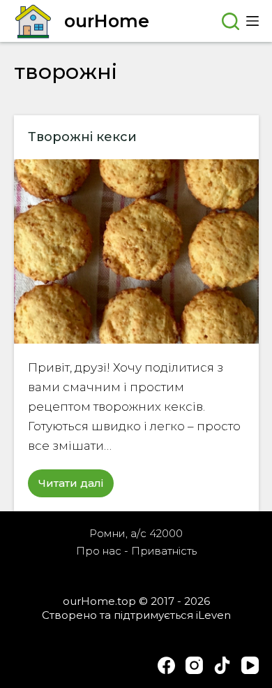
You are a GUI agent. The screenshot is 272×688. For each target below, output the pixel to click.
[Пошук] (230, 21)
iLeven (213, 615)
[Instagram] (194, 665)
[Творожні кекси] (136, 251)
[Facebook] (166, 665)
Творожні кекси (82, 137)
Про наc (98, 550)
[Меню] (252, 21)
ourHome (106, 20)
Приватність (164, 550)
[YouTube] (250, 665)
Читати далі (76, 486)
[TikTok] (222, 665)
